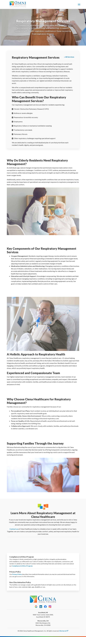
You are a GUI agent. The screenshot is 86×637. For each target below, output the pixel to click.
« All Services (69, 57)
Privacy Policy (17, 574)
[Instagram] (50, 606)
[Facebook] (45, 606)
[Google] (36, 606)
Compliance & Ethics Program (22, 566)
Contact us (14, 529)
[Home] (18, 4)
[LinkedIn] (40, 606)
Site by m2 (62, 631)
